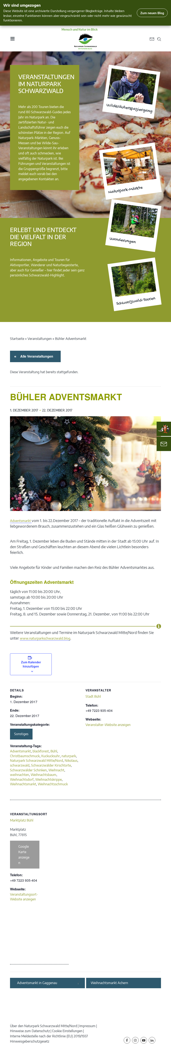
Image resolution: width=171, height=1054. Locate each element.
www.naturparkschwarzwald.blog (45, 638)
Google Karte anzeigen (23, 854)
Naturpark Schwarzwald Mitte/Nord (36, 760)
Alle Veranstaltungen (36, 356)
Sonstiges (21, 734)
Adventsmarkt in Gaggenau (37, 983)
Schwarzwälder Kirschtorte (51, 765)
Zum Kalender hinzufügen (31, 664)
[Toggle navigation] (12, 38)
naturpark (69, 756)
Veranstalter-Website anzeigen (108, 725)
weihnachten (19, 775)
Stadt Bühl (93, 696)
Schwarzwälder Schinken (28, 770)
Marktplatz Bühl (21, 820)
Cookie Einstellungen (67, 1031)
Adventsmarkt (21, 521)
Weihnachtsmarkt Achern (109, 983)
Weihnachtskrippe (48, 779)
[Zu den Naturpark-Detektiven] (164, 428)
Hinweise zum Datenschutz (30, 1031)
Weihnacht (56, 770)
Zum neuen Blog (152, 13)
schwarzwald (19, 765)
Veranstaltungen (40, 339)
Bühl (53, 751)
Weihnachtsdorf (22, 779)
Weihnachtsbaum (43, 775)
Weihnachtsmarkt (23, 784)
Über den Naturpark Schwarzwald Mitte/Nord (43, 1026)
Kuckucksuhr (50, 756)
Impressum (87, 1026)
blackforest (41, 751)
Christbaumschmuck (25, 756)
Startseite (17, 339)
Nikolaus (71, 760)
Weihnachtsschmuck (53, 784)
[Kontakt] (164, 443)
